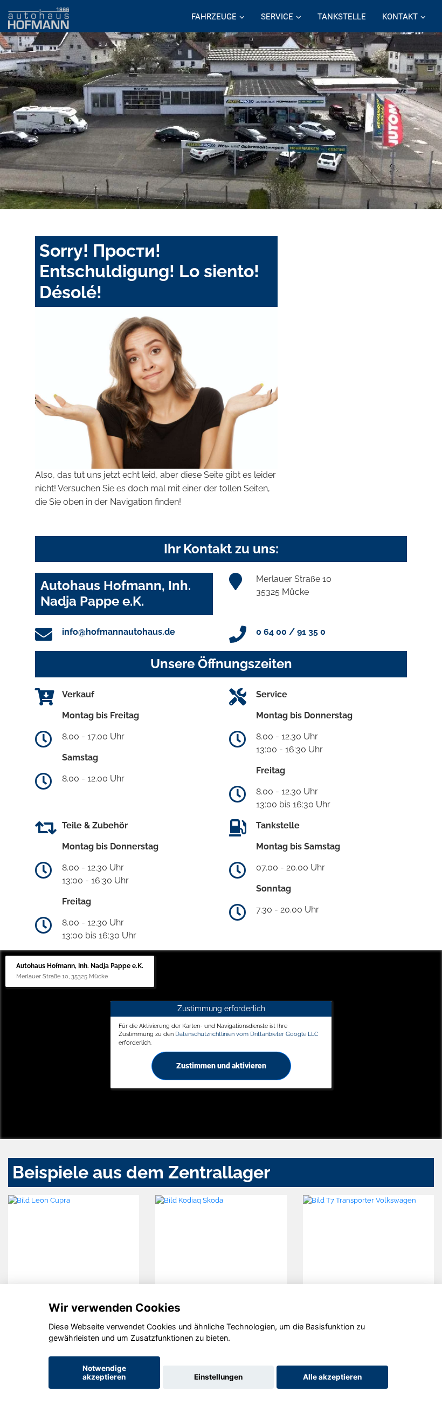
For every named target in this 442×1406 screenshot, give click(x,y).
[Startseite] (38, 17)
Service (277, 17)
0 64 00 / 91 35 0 (291, 632)
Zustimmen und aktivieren (221, 1065)
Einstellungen (218, 1377)
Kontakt (400, 17)
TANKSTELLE (341, 17)
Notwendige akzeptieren (104, 1372)
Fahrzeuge (214, 17)
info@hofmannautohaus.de (118, 632)
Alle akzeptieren (332, 1377)
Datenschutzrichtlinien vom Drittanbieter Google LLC (247, 1034)
